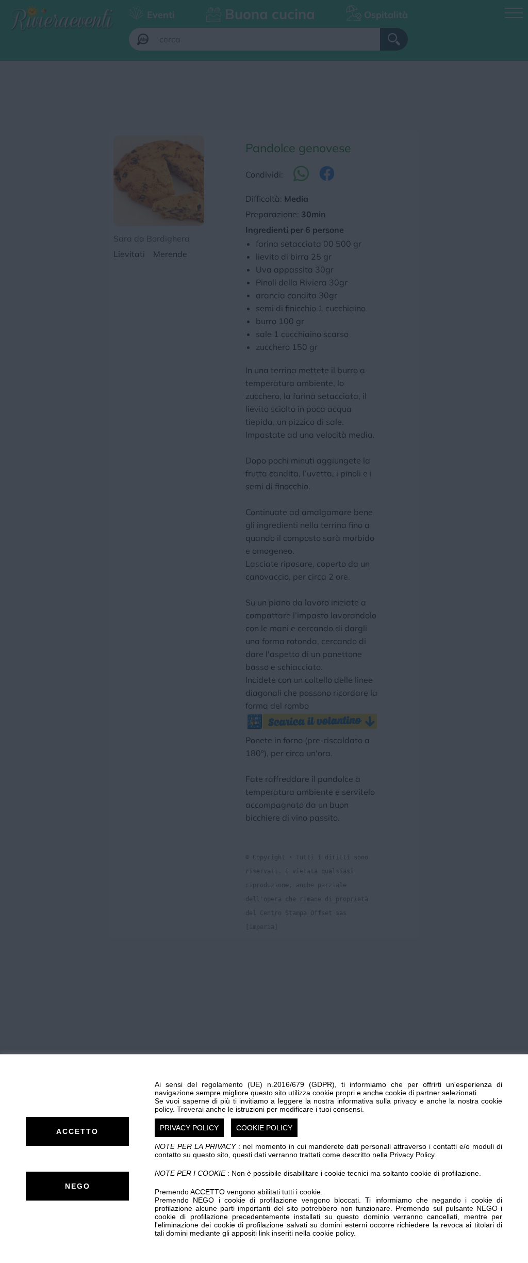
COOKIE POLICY (264, 1128)
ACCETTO (77, 1131)
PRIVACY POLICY (189, 1128)
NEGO (77, 1186)
